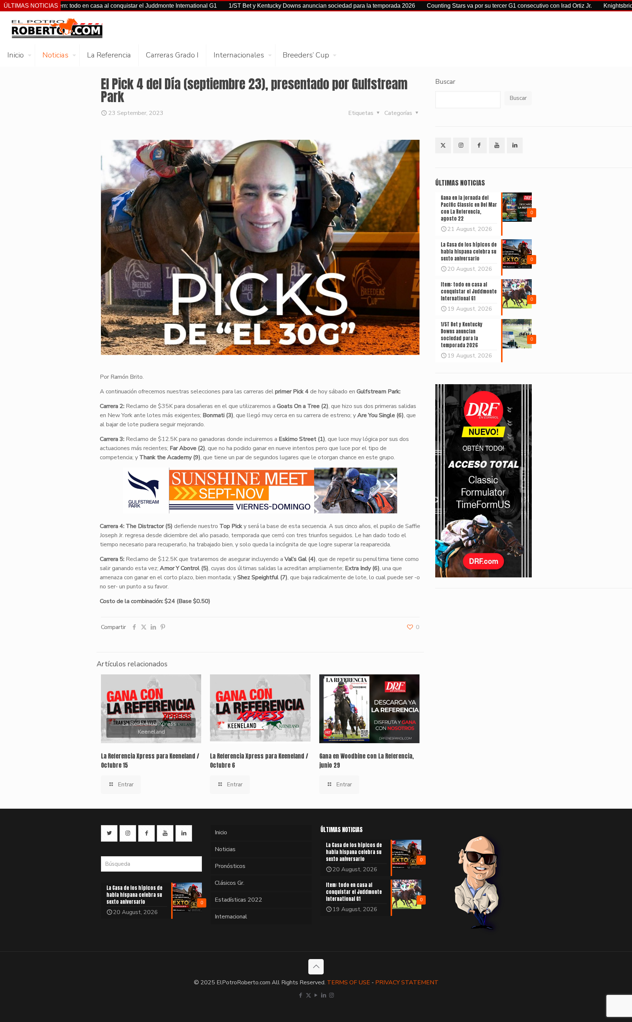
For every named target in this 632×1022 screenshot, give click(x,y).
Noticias (225, 849)
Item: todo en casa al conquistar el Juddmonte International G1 (89, 6)
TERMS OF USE (348, 982)
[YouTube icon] (316, 995)
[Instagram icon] (331, 995)
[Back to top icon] (316, 966)
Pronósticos (230, 866)
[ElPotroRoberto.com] (57, 27)
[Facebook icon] (301, 995)
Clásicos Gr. (229, 883)
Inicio (221, 832)
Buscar (445, 82)
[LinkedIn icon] (324, 995)
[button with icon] (443, 145)
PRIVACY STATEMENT (407, 982)
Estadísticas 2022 (238, 900)
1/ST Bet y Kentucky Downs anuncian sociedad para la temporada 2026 (275, 6)
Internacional (231, 917)
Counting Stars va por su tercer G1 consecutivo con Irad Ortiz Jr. (462, 6)
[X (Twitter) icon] (308, 995)
